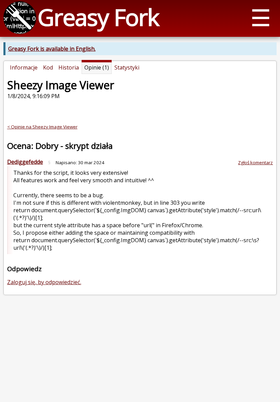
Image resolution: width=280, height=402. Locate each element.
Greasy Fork (98, 17)
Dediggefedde (25, 162)
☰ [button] (260, 17)
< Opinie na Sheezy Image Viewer (42, 127)
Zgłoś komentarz (255, 162)
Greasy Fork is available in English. (52, 48)
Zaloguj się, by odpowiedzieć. (44, 282)
